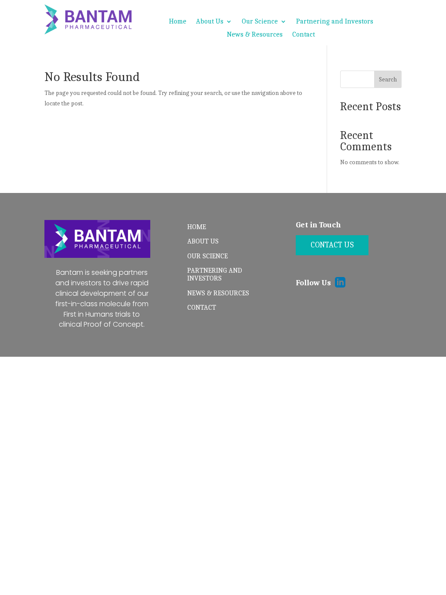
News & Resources (255, 34)
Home (177, 21)
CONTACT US (332, 245)
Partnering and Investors (334, 21)
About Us (209, 21)
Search (388, 79)
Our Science (260, 21)
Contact (303, 34)
